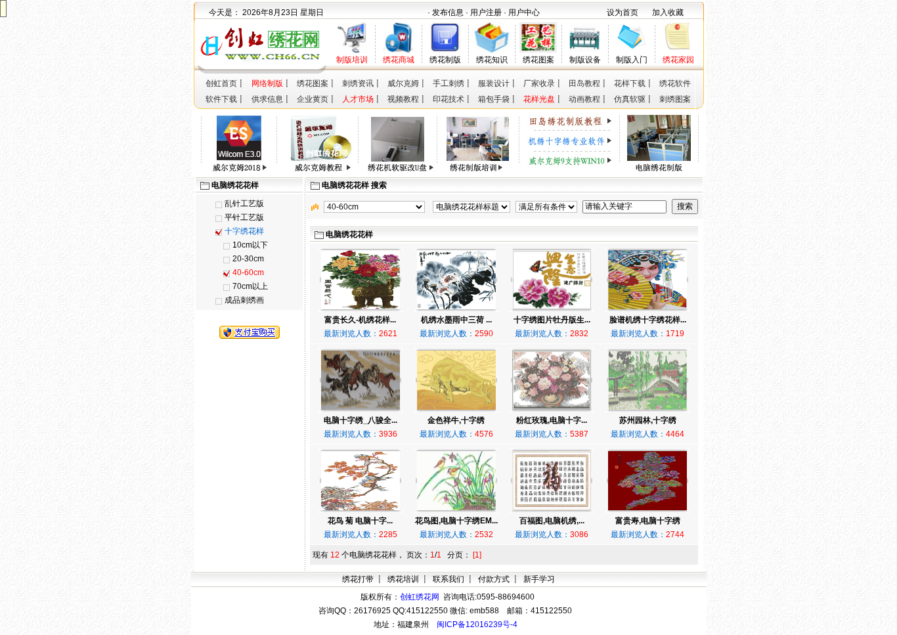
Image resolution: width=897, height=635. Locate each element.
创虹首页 (221, 83)
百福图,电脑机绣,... (551, 520)
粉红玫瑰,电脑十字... (551, 420)
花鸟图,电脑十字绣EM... (456, 520)
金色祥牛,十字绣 (456, 420)
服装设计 (494, 83)
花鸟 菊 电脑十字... (360, 520)
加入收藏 (668, 12)
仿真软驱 (629, 99)
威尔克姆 (403, 83)
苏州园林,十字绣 (647, 420)
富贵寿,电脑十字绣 (647, 520)
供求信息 (267, 99)
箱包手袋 (494, 99)
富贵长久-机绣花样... (360, 319)
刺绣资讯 (358, 83)
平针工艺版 (244, 217)
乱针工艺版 (244, 203)
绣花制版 (445, 59)
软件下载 (221, 99)
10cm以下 (250, 245)
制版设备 (585, 59)
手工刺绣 (448, 83)
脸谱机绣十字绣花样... (647, 319)
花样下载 (629, 83)
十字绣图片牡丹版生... (552, 319)
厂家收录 (539, 83)
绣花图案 (538, 59)
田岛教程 (584, 83)
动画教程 (584, 99)
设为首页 (622, 12)
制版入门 (631, 59)
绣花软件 (675, 83)
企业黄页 (312, 99)
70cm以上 (250, 286)
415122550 (551, 610)
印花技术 (448, 99)
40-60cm (248, 272)
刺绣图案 (675, 99)
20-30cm (248, 258)
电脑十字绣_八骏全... (360, 420)
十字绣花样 (244, 231)
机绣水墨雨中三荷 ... (456, 319)
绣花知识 (492, 59)
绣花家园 (678, 59)
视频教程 (403, 99)
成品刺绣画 (244, 300)
